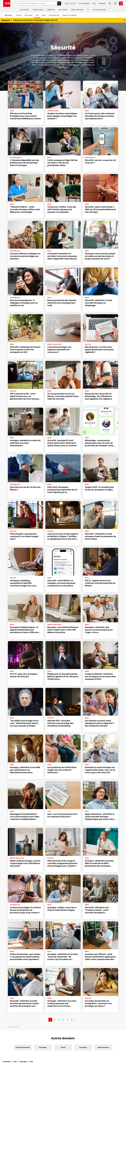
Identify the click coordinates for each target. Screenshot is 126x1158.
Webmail (115, 3)
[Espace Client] (120, 3)
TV (88, 10)
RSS (31, 1061)
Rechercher (59, 3)
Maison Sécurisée (77, 10)
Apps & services (70, 3)
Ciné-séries (28, 15)
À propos (23, 1061)
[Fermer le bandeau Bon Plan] (124, 20)
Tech (37, 15)
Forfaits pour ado (99, 10)
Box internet (24, 10)
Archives (6, 1061)
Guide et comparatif (70, 15)
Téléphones (51, 10)
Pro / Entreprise (84, 3)
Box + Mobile (63, 10)
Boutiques (102, 3)
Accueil (18, 15)
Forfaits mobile (38, 10)
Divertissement (54, 15)
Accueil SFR (6, 3)
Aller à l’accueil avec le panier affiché (110, 3)
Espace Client (121, 3)
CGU (15, 1061)
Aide (94, 3)
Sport (44, 15)
